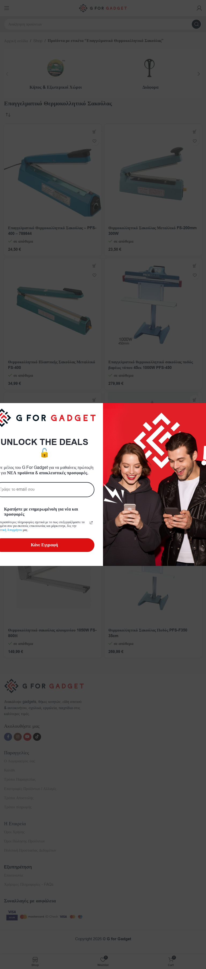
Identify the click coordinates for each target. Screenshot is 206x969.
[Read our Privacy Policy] (91, 522)
